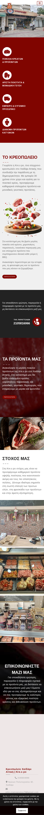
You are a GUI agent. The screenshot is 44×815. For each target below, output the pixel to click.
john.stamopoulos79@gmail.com (22, 792)
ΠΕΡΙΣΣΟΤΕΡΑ (9, 276)
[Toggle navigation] (39, 3)
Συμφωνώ (22, 811)
